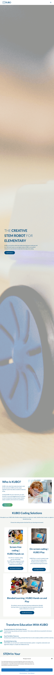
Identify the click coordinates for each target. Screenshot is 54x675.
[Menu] (50, 2)
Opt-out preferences (23, 673)
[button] (52, 658)
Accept (27, 670)
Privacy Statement (31, 673)
